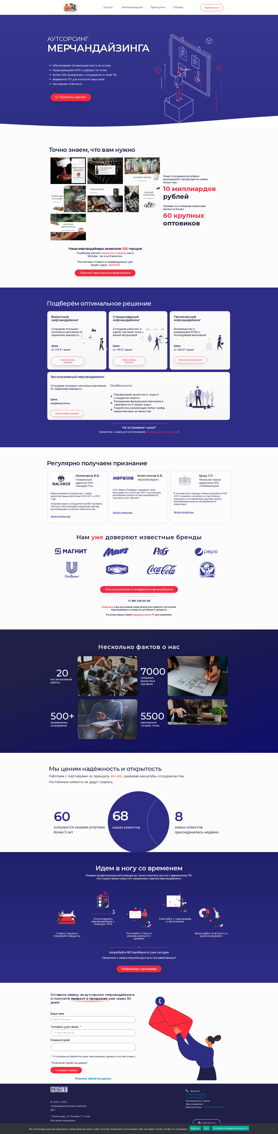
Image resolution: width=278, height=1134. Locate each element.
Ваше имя (57, 1013)
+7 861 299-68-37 (196, 1097)
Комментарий (60, 1040)
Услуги (108, 7)
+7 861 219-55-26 (139, 600)
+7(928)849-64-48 (213, 1107)
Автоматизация (132, 7)
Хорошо (195, 1128)
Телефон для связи (65, 1026)
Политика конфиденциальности (230, 1128)
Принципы (157, 7)
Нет (206, 1128)
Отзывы (178, 7)
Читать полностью (60, 516)
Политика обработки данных (93, 1078)
